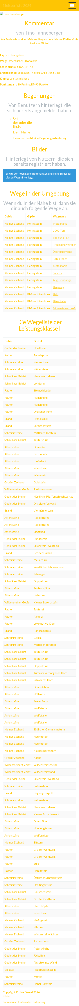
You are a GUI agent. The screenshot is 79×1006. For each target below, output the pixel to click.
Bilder (6, 996)
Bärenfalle (59, 301)
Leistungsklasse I (20, 78)
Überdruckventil (62, 251)
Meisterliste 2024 (17, 5)
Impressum (9, 1002)
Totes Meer (60, 258)
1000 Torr (59, 230)
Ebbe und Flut (61, 237)
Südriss (57, 273)
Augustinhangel (62, 280)
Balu (55, 294)
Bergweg (58, 287)
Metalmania (60, 223)
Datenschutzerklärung (32, 1002)
